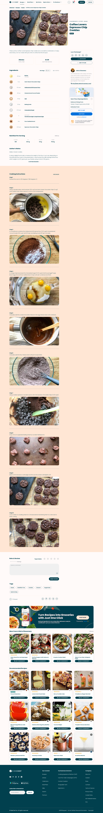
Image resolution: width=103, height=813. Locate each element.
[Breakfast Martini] (84, 747)
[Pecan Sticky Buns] (19, 685)
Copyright (91, 810)
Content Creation (63, 781)
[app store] (25, 783)
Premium (44, 795)
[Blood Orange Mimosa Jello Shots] (19, 716)
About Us (87, 774)
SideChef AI (61, 788)
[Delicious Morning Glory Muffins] (40, 716)
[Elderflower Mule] (62, 747)
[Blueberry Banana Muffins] (19, 747)
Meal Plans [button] (30, 2)
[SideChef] (15, 772)
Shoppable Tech (62, 784)
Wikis (43, 788)
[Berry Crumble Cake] (62, 685)
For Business (56, 2)
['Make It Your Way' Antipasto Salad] (84, 648)
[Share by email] (87, 55)
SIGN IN (90, 2)
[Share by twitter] (83, 55)
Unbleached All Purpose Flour (32, 87)
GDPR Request (63, 810)
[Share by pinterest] (76, 55)
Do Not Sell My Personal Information (77, 810)
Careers (87, 778)
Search (44, 791)
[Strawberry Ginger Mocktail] (84, 685)
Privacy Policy (89, 791)
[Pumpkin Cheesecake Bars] (84, 716)
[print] (73, 55)
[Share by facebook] (80, 55)
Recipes (44, 774)
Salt (26, 98)
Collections (45, 781)
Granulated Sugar (29, 110)
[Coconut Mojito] (62, 716)
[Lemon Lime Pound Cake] (40, 685)
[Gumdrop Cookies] (40, 747)
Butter (26, 75)
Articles (44, 778)
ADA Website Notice (90, 798)
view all (91, 631)
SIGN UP (82, 2)
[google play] (14, 783)
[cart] (73, 2)
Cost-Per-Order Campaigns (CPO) (67, 778)
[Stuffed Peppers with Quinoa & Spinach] (41, 648)
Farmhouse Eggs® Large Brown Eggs (34, 116)
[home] (13, 2)
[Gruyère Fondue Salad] (62, 648)
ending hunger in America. (82, 122)
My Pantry (38, 2)
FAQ (86, 802)
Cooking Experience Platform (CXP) (67, 774)
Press (86, 781)
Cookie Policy (89, 795)
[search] (69, 2)
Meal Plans (45, 784)
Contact (87, 784)
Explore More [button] (46, 2)
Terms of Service (89, 788)
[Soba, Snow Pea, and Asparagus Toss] (19, 648)
